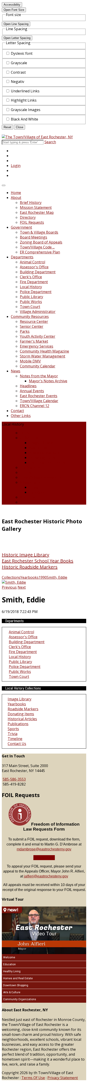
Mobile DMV (30, 361)
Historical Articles (22, 718)
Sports (25, 472)
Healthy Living (12, 971)
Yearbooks (38, 447)
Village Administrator (38, 311)
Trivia (34, 487)
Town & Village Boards (39, 232)
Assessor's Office (34, 266)
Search (50, 141)
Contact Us (29, 502)
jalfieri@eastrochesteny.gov (46, 876)
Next (22, 587)
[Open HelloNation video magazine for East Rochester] (12, 910)
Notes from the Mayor (39, 376)
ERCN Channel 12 (34, 405)
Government (21, 227)
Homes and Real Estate (18, 978)
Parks (25, 331)
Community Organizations (19, 999)
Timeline (36, 492)
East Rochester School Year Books (37, 561)
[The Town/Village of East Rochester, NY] (37, 136)
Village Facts (30, 482)
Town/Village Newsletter (41, 477)
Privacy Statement (62, 1077)
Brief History (31, 202)
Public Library (31, 296)
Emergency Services (36, 346)
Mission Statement (36, 207)
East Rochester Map (37, 212)
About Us (28, 497)
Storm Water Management (42, 356)
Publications (30, 467)
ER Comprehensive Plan (40, 252)
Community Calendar (37, 366)
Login (16, 165)
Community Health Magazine (44, 351)
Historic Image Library (25, 555)
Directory (28, 217)
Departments (22, 257)
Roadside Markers (44, 452)
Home (16, 192)
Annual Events (32, 390)
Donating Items (42, 457)
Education (9, 964)
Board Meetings (33, 237)
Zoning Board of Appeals (41, 242)
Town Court (30, 306)
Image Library (41, 442)
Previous (9, 587)
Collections (29, 437)
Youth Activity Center (37, 336)
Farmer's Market (34, 341)
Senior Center (31, 326)
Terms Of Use (33, 1077)
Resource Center (34, 321)
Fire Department (34, 281)
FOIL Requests (32, 222)
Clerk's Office (31, 276)
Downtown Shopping (15, 985)
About (16, 197)
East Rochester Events (38, 395)
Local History (31, 286)
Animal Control (32, 262)
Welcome (9, 957)
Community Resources (30, 316)
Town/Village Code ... (37, 247)
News (15, 371)
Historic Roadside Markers (30, 567)
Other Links (21, 415)
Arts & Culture (11, 992)
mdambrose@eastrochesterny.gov (44, 849)
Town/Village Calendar (39, 400)
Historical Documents (47, 462)
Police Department (35, 291)
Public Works (31, 301)
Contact (17, 410)
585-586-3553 (14, 779)
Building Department (38, 271)
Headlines (28, 385)
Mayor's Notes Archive (48, 380)
